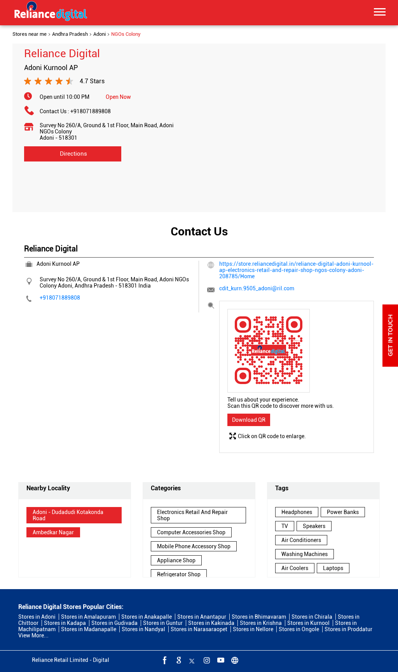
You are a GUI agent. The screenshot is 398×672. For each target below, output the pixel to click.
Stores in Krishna (261, 623)
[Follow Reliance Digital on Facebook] (164, 660)
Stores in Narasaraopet (199, 629)
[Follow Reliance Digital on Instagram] (206, 660)
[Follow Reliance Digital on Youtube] (220, 660)
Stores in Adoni (37, 617)
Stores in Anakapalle (146, 617)
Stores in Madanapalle (88, 629)
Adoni (99, 34)
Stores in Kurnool (308, 623)
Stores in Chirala (312, 617)
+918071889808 (90, 111)
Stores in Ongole (299, 629)
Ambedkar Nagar (53, 532)
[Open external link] (390, 364)
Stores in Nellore (253, 629)
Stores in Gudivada (114, 623)
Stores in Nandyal (143, 629)
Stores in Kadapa (65, 623)
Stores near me (29, 34)
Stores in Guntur (163, 623)
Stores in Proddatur (348, 629)
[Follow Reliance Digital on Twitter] (192, 660)
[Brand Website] (234, 660)
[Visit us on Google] (178, 660)
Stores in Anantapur (201, 617)
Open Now (118, 97)
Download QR (248, 420)
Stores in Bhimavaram (259, 617)
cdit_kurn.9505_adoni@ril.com (256, 288)
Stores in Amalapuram (88, 617)
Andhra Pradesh (70, 34)
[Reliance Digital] (50, 12)
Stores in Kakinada (211, 623)
